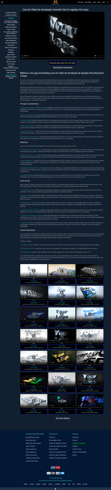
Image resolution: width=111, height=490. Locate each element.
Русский (85, 484)
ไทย (69, 484)
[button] (33, 272)
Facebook (53, 467)
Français (32, 484)
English (25, 484)
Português (57, 484)
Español (38, 484)
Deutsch (51, 484)
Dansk (64, 484)
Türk (73, 484)
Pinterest (58, 467)
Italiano (44, 484)
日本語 (79, 484)
